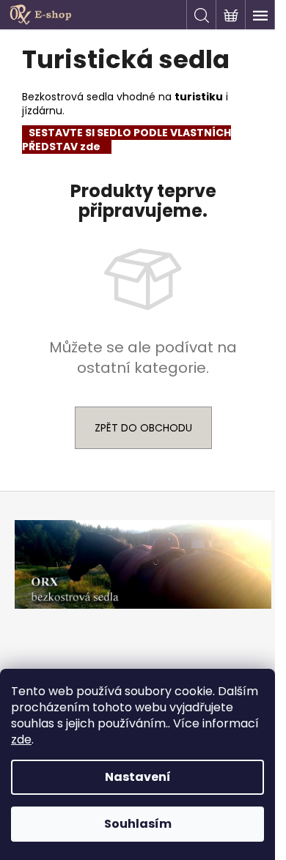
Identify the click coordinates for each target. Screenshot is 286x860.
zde (21, 739)
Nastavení (138, 776)
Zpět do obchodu (143, 427)
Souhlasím (138, 823)
